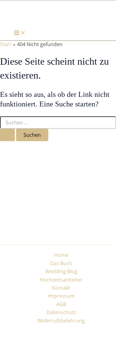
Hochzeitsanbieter (61, 279)
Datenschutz (61, 312)
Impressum (61, 295)
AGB (61, 304)
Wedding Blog (61, 271)
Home (61, 255)
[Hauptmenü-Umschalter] (19, 33)
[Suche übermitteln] (7, 135)
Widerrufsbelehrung (61, 320)
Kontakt (61, 287)
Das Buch (61, 263)
